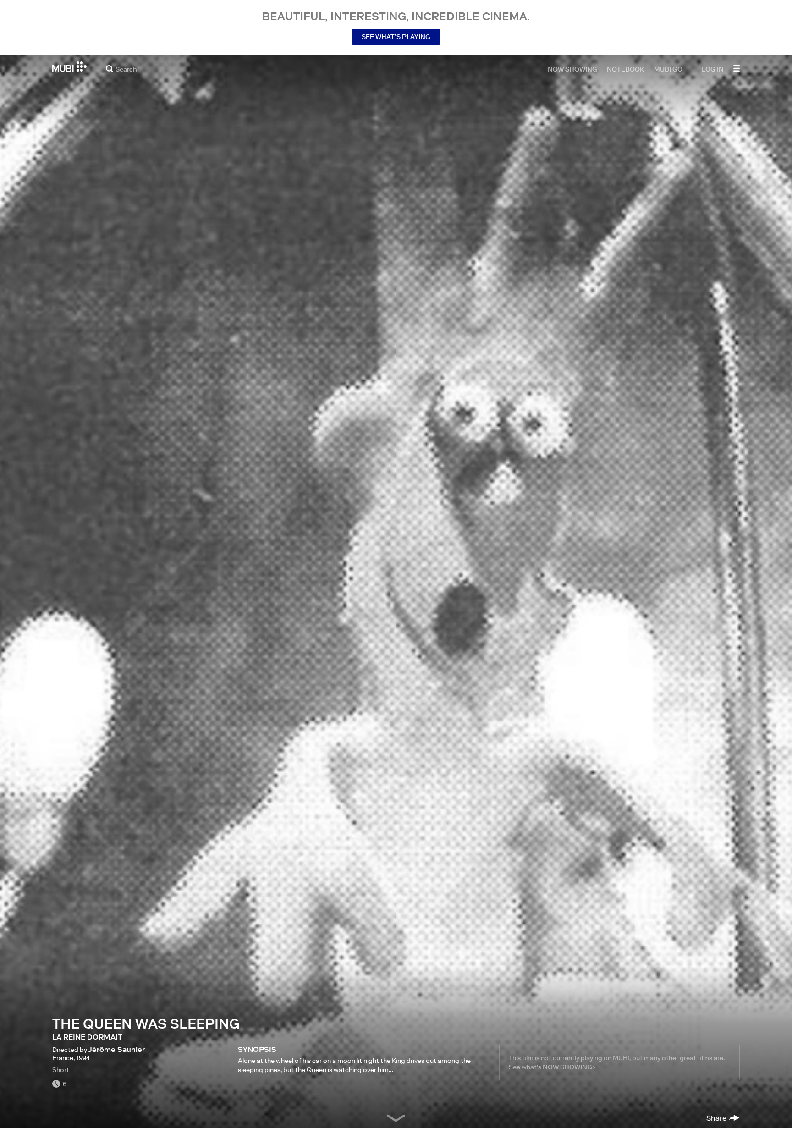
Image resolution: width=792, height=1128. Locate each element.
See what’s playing (396, 37)
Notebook (625, 68)
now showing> (569, 1067)
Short (60, 1070)
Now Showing (572, 68)
